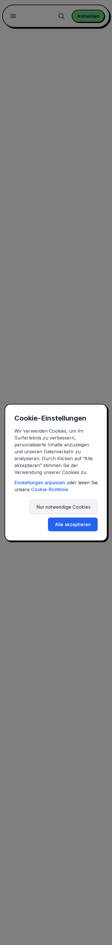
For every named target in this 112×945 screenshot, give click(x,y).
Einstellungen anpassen (39, 482)
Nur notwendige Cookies (63, 507)
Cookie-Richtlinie (49, 489)
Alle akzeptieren (73, 524)
